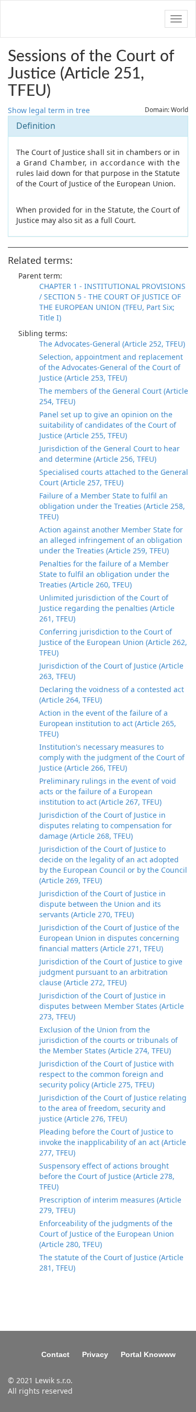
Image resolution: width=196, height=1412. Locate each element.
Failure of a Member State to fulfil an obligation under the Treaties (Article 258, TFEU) (112, 506)
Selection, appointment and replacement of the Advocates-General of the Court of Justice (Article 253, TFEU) (111, 367)
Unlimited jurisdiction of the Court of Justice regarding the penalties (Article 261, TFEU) (107, 608)
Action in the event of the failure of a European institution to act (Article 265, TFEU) (107, 723)
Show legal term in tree (49, 110)
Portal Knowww (148, 1354)
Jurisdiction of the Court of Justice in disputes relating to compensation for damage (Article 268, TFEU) (105, 825)
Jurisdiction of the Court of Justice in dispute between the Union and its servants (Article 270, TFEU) (102, 903)
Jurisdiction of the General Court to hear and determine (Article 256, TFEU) (109, 453)
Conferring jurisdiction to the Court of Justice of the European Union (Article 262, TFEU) (113, 642)
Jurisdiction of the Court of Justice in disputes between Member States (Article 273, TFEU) (111, 1006)
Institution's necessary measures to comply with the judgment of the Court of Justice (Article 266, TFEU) (112, 757)
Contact (55, 1354)
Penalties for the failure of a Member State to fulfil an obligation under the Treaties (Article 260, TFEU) (104, 574)
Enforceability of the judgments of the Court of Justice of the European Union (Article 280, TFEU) (106, 1233)
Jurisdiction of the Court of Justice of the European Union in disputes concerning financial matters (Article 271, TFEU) (109, 937)
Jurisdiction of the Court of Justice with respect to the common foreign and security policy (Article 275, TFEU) (106, 1074)
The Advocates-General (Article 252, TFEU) (112, 344)
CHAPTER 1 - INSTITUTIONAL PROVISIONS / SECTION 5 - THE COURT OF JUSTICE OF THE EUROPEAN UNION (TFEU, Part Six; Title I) (112, 302)
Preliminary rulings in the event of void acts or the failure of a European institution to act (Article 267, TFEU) (107, 791)
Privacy (95, 1354)
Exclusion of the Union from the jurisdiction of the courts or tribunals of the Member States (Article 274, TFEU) (108, 1040)
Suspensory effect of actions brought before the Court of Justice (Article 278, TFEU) (107, 1176)
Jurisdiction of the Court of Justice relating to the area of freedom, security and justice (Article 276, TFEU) (113, 1108)
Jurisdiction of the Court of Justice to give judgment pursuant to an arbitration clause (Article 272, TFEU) (110, 972)
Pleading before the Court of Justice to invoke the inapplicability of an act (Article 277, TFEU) (112, 1142)
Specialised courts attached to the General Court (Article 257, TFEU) (113, 477)
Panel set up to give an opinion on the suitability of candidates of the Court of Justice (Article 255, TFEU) (107, 424)
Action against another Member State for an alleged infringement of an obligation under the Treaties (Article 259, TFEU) (111, 540)
